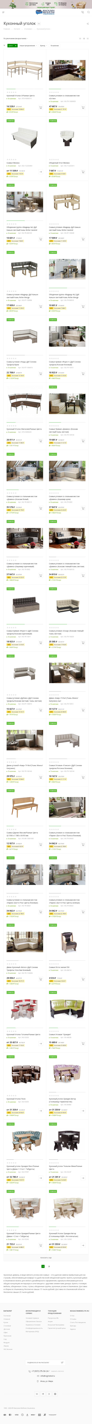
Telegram (43, 1394)
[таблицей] (87, 38)
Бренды (73, 1326)
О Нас (72, 1316)
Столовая (7, 1326)
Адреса (73, 1329)
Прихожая (7, 1336)
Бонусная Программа (56, 1325)
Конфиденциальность (34, 1328)
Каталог (8, 1311)
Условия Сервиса (32, 1318)
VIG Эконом (8, 1349)
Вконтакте (36, 1394)
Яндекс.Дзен (55, 1394)
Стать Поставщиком (78, 1322)
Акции (50, 1321)
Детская (7, 1329)
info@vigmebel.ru (48, 1376)
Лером (6, 1346)
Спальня (7, 1319)
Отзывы (73, 1319)
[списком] (84, 38)
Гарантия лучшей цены (57, 1328)
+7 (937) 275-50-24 (40, 1371)
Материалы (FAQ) (32, 1331)
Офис (6, 1332)
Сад (5, 1339)
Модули (6, 1342)
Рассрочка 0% (53, 1318)
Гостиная (7, 1316)
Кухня (6, 1322)
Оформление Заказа (34, 1321)
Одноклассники (49, 1394)
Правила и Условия (33, 1325)
